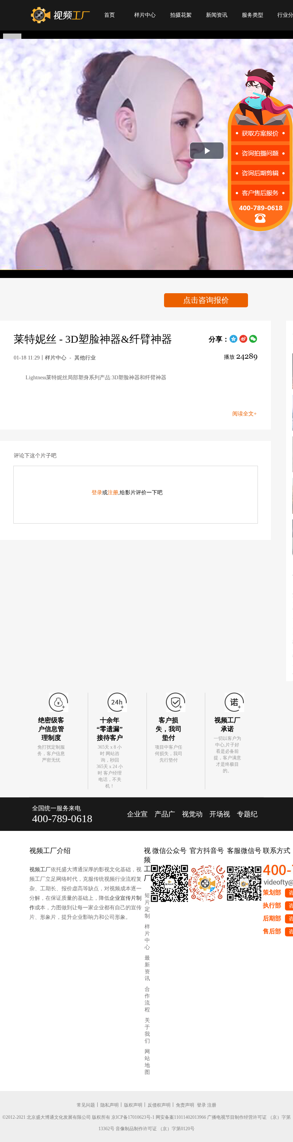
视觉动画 (192, 820)
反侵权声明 (159, 1105)
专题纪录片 (247, 820)
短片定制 (147, 906)
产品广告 (165, 820)
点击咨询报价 (206, 300)
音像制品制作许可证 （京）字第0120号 (155, 1128)
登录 (97, 492)
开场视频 (219, 820)
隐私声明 (109, 1105)
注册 (113, 492)
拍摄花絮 (181, 15)
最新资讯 (147, 968)
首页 (109, 15)
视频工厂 (40, 869)
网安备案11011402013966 (181, 1117)
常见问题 (86, 1105)
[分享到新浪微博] (243, 341)
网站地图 (147, 1062)
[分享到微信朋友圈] (253, 341)
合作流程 (147, 999)
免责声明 (185, 1105)
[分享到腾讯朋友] (233, 341)
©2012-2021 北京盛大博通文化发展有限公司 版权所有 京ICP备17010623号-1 (78, 1117)
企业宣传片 (137, 820)
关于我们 (147, 1030)
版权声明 (133, 1105)
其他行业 (85, 358)
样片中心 (145, 15)
